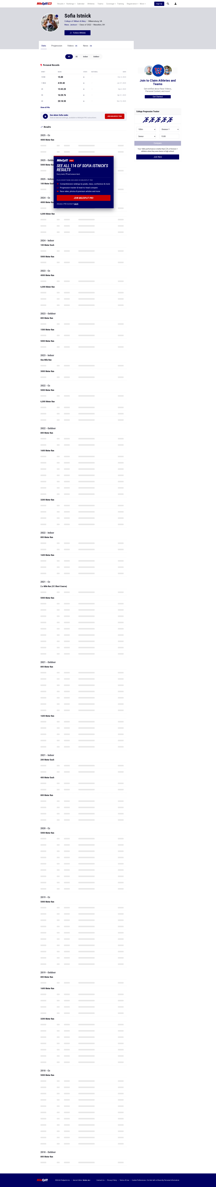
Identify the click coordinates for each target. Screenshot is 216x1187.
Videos (72, 46)
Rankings (70, 4)
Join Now (158, 157)
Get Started (158, 96)
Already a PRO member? (67, 204)
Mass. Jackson (70, 25)
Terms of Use (124, 1180)
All (69, 57)
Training (120, 4)
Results (60, 4)
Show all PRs (45, 107)
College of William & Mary (75, 21)
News (87, 46)
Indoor (85, 57)
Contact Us (100, 1180)
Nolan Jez (86, 1180)
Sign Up (159, 4)
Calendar (80, 4)
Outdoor (96, 57)
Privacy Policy (112, 1180)
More (142, 4)
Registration (132, 4)
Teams (100, 4)
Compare (158, 143)
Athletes (91, 4)
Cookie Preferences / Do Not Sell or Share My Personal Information (155, 1180)
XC (77, 57)
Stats (43, 46)
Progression (56, 46)
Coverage (110, 4)
